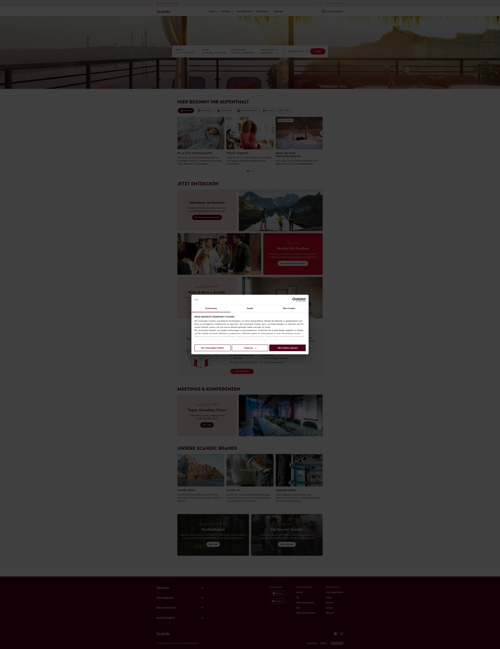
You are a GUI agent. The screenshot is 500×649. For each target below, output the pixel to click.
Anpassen (248, 348)
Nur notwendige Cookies (212, 348)
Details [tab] (250, 308)
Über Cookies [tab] (289, 308)
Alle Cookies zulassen (287, 348)
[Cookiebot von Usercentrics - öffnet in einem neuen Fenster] (294, 300)
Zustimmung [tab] (211, 308)
